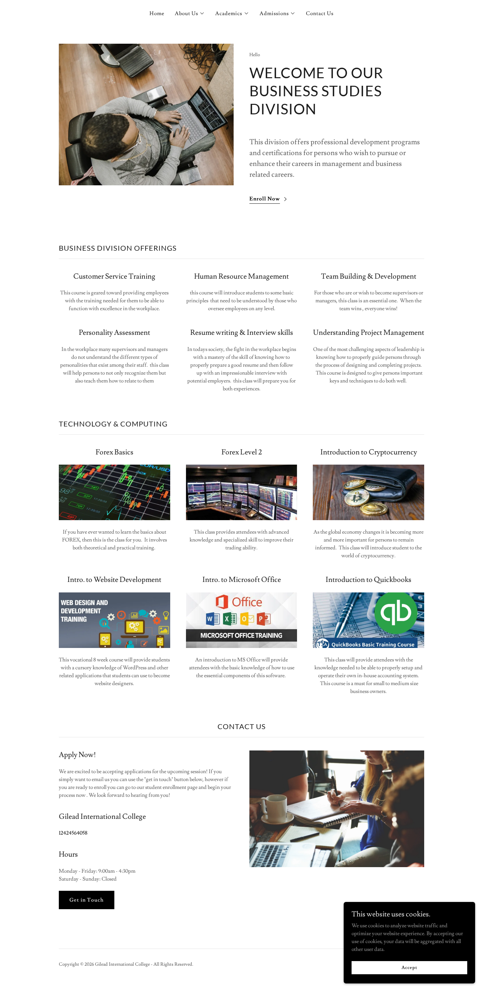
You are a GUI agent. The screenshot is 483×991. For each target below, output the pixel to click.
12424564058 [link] (73, 833)
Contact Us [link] (320, 13)
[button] (190, 13)
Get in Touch (86, 900)
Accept (409, 967)
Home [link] (157, 13)
